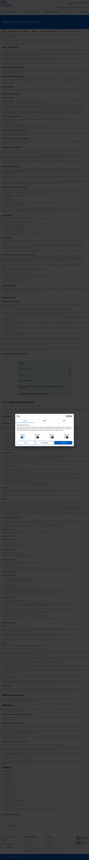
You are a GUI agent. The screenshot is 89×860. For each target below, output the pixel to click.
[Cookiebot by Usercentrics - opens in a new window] (66, 416)
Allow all (63, 442)
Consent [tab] (25, 420)
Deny (26, 442)
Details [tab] (44, 420)
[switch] (37, 437)
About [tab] (64, 420)
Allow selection (44, 442)
